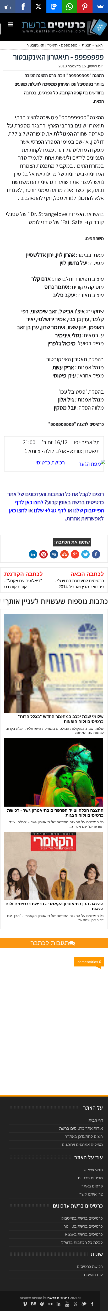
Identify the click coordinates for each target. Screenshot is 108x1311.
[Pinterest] (85, 6)
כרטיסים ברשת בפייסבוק (82, 1218)
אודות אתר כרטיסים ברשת (81, 1128)
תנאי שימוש (93, 1170)
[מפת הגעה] (89, 463)
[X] (38, 6)
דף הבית (96, 1120)
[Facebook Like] (7, 6)
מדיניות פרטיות (90, 1178)
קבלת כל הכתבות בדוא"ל (82, 1242)
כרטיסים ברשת (58, 1298)
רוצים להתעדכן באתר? (84, 1136)
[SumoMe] (100, 6)
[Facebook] (23, 6)
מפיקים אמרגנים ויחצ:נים (82, 1144)
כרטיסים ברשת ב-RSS (84, 1234)
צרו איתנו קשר (91, 1194)
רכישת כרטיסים (90, 1266)
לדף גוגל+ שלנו (50, 510)
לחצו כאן (18, 510)
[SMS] (54, 6)
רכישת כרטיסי (50, 462)
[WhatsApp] (69, 6)
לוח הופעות (93, 1274)
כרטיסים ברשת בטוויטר (83, 1226)
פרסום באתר (92, 1186)
